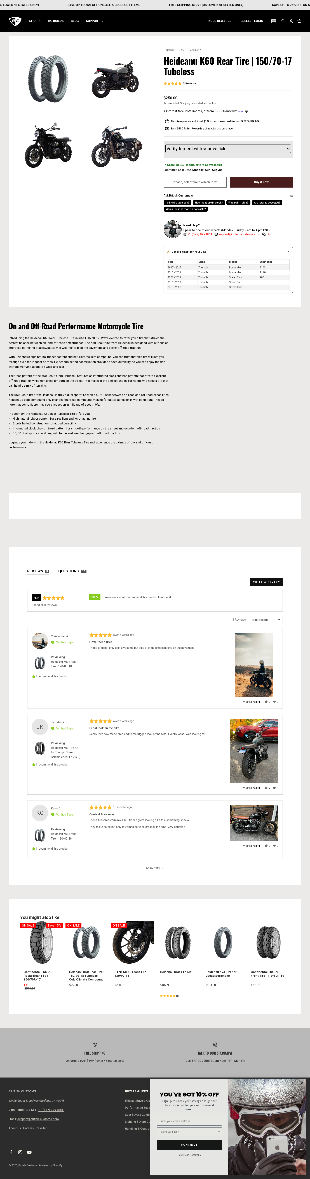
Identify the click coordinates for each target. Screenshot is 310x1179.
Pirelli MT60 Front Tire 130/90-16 (130, 973)
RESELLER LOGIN (251, 21)
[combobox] (188, 1132)
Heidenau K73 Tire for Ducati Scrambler (221, 973)
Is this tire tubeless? (177, 202)
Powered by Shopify (50, 1165)
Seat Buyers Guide (137, 1114)
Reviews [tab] (37, 571)
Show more (153, 868)
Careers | (29, 1128)
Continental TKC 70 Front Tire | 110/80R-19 (267, 973)
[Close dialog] (302, 1083)
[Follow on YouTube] (29, 1152)
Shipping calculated (191, 103)
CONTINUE (189, 1144)
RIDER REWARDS (219, 21)
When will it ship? (238, 202)
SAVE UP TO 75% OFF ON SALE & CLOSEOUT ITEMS (61, 5)
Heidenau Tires (174, 50)
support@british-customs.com (38, 1119)
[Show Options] (218, 1132)
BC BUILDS (56, 21)
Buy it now (261, 182)
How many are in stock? (209, 202)
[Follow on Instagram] (20, 1152)
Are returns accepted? (267, 202)
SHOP (33, 21)
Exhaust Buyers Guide (139, 1100)
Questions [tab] (71, 571)
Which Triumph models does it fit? (186, 209)
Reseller (41, 1128)
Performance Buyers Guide (143, 1107)
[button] (273, 21)
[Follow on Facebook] (11, 1152)
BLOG (75, 21)
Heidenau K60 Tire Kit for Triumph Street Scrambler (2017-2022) (65, 752)
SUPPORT (93, 21)
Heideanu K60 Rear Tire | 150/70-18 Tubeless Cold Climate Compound (86, 975)
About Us (15, 1128)
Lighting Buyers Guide (139, 1121)
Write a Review (266, 582)
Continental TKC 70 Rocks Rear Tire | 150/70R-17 (37, 975)
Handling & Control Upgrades (144, 1128)
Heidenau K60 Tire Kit (175, 972)
